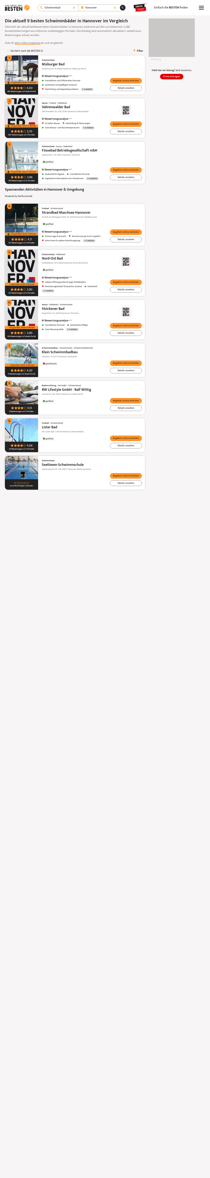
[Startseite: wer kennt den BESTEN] (17, 7)
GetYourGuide (25, 196)
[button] (126, 81)
